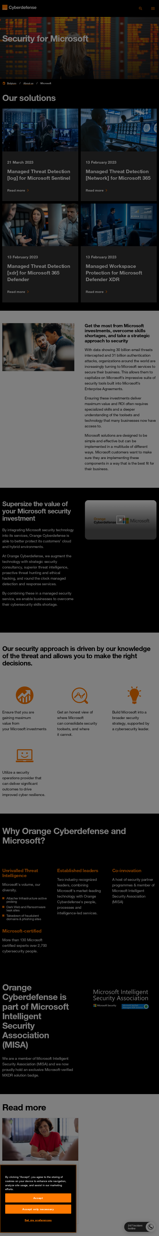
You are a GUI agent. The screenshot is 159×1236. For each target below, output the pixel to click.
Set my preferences (38, 1220)
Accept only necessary (38, 1209)
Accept (38, 1198)
